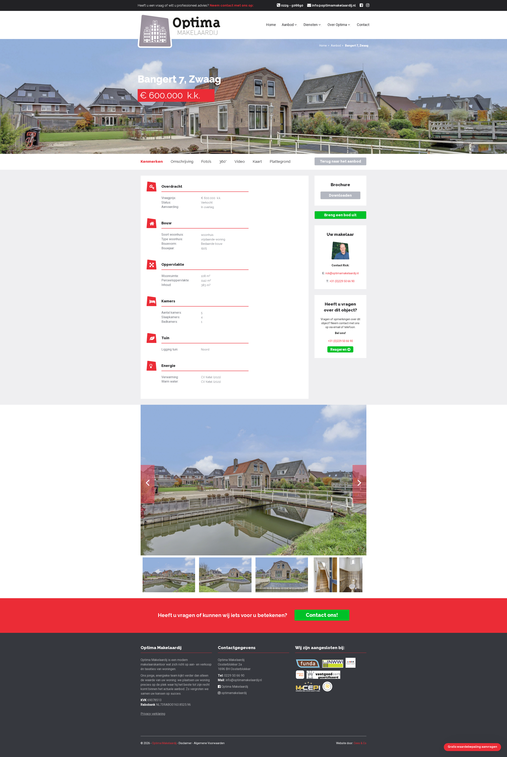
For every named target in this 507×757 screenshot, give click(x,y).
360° (223, 161)
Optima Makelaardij (234, 686)
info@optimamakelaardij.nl (333, 5)
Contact (363, 25)
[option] (253, 480)
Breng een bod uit (340, 215)
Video (239, 161)
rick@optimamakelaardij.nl (342, 273)
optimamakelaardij (234, 693)
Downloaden (340, 195)
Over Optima (338, 25)
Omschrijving (182, 161)
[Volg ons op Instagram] (367, 5)
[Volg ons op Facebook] (361, 5)
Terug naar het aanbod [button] (340, 161)
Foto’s (206, 161)
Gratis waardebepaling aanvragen (472, 746)
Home (271, 25)
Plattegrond (280, 161)
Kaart (257, 161)
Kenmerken (152, 161)
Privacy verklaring (153, 714)
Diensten (311, 25)
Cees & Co (360, 743)
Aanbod (288, 25)
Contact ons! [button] (322, 615)
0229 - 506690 (291, 5)
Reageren (338, 349)
